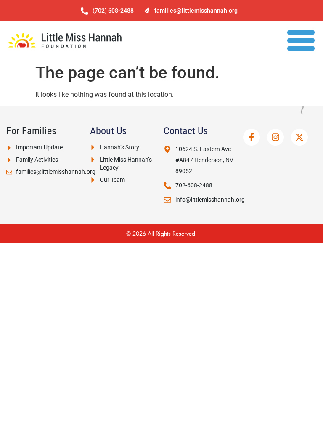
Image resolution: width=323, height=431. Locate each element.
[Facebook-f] (251, 137)
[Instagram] (275, 137)
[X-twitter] (299, 137)
